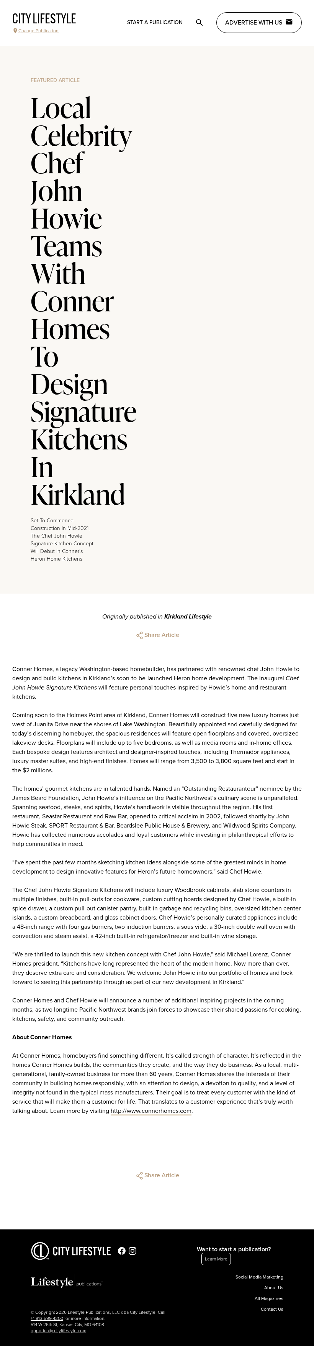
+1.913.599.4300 (47, 1318)
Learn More (216, 1259)
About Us (273, 1287)
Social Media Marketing (259, 1277)
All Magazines (269, 1298)
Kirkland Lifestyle (188, 616)
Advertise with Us (253, 22)
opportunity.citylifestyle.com (58, 1330)
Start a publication (155, 22)
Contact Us (272, 1309)
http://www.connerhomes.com (151, 1111)
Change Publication (38, 30)
